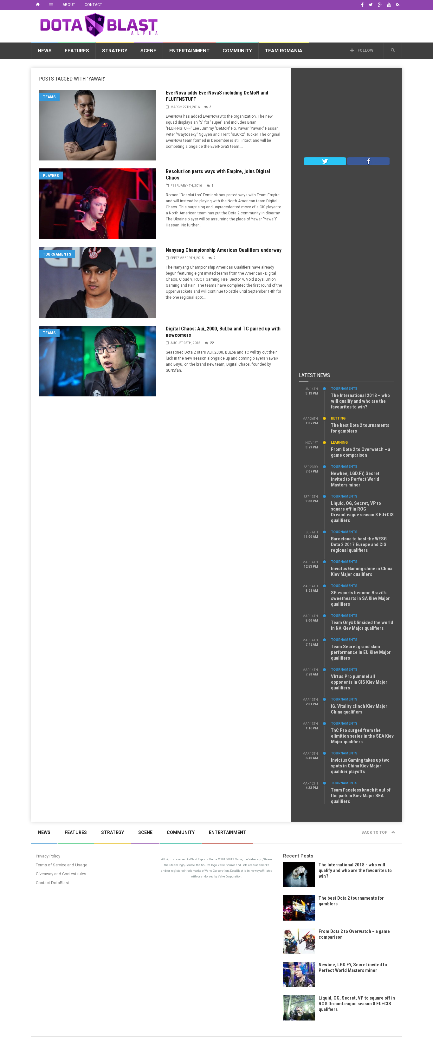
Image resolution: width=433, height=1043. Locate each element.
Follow (365, 50)
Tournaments (57, 254)
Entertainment (189, 51)
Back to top (374, 832)
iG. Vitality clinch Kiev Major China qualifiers (359, 709)
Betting (338, 418)
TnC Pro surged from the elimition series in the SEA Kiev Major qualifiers (362, 736)
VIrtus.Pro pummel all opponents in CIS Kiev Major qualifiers (359, 682)
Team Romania (283, 51)
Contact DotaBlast (52, 882)
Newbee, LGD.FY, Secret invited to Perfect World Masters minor (355, 479)
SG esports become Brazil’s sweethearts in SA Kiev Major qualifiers (360, 598)
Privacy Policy (48, 856)
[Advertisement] (286, 25)
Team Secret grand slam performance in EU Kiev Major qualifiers (361, 652)
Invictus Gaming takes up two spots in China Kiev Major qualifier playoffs (360, 765)
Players (51, 175)
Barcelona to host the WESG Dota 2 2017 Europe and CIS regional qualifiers (359, 544)
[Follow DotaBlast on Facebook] (368, 160)
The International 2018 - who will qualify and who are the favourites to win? (355, 870)
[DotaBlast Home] (37, 5)
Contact (93, 5)
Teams (49, 97)
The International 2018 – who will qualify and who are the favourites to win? (360, 401)
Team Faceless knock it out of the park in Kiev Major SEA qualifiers (361, 795)
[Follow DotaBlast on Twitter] (325, 160)
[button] (393, 50)
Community (237, 51)
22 (212, 343)
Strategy (114, 51)
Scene (148, 51)
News (45, 51)
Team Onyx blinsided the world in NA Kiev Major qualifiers (362, 625)
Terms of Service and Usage (61, 865)
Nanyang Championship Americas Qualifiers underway (223, 250)
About (68, 5)
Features (77, 51)
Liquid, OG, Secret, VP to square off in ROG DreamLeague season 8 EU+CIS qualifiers (362, 511)
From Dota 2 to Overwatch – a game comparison (360, 452)
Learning (339, 442)
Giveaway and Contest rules (61, 873)
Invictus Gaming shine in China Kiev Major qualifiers (361, 571)
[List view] (51, 5)
